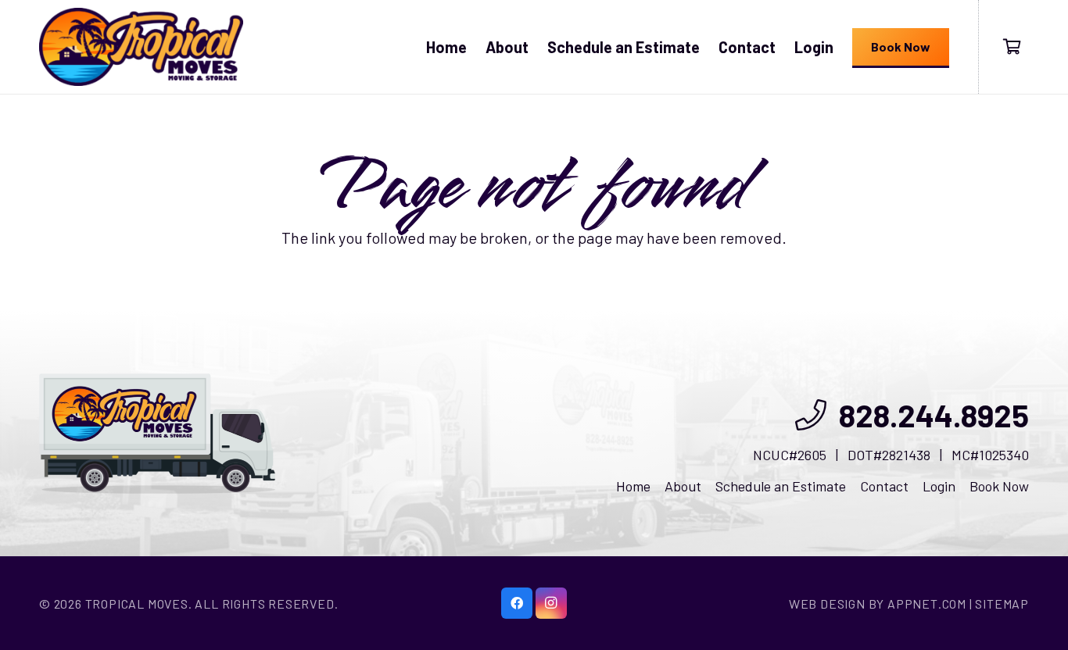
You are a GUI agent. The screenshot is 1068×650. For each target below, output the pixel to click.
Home (633, 486)
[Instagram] (551, 603)
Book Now (999, 486)
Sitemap (1002, 603)
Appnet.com (926, 603)
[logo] (141, 47)
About (683, 486)
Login (939, 486)
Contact (884, 486)
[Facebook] (516, 603)
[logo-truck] (157, 433)
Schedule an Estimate (780, 486)
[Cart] (1012, 47)
